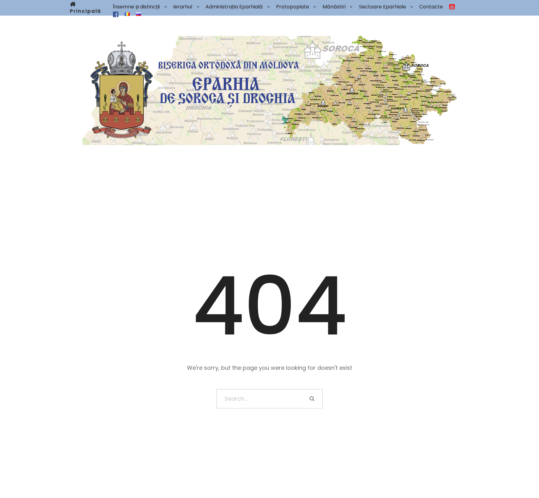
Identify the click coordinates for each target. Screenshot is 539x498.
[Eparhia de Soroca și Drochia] (269, 90)
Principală (85, 11)
